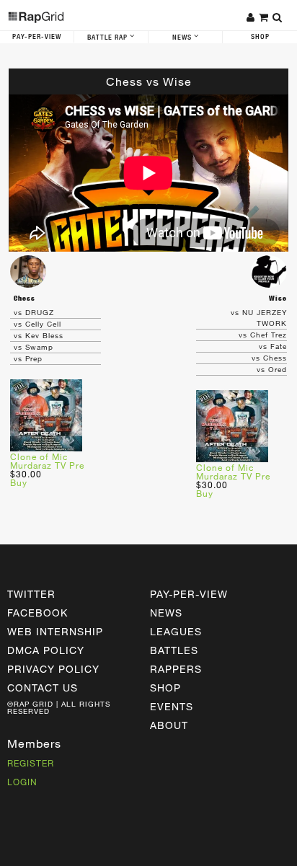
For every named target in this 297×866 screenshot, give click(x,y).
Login (22, 781)
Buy (18, 482)
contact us (42, 687)
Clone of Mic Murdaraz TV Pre (47, 461)
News (183, 37)
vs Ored (272, 369)
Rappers (176, 669)
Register (30, 763)
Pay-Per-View (36, 37)
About (169, 725)
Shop (260, 37)
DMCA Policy (45, 650)
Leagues (176, 631)
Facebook (37, 612)
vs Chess (269, 357)
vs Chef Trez (263, 334)
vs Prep (28, 358)
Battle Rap (108, 37)
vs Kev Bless (38, 335)
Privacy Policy (53, 669)
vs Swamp (33, 347)
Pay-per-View (189, 594)
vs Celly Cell (37, 323)
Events (171, 706)
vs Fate (273, 346)
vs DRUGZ (34, 312)
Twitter (31, 594)
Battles (174, 650)
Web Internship (55, 631)
